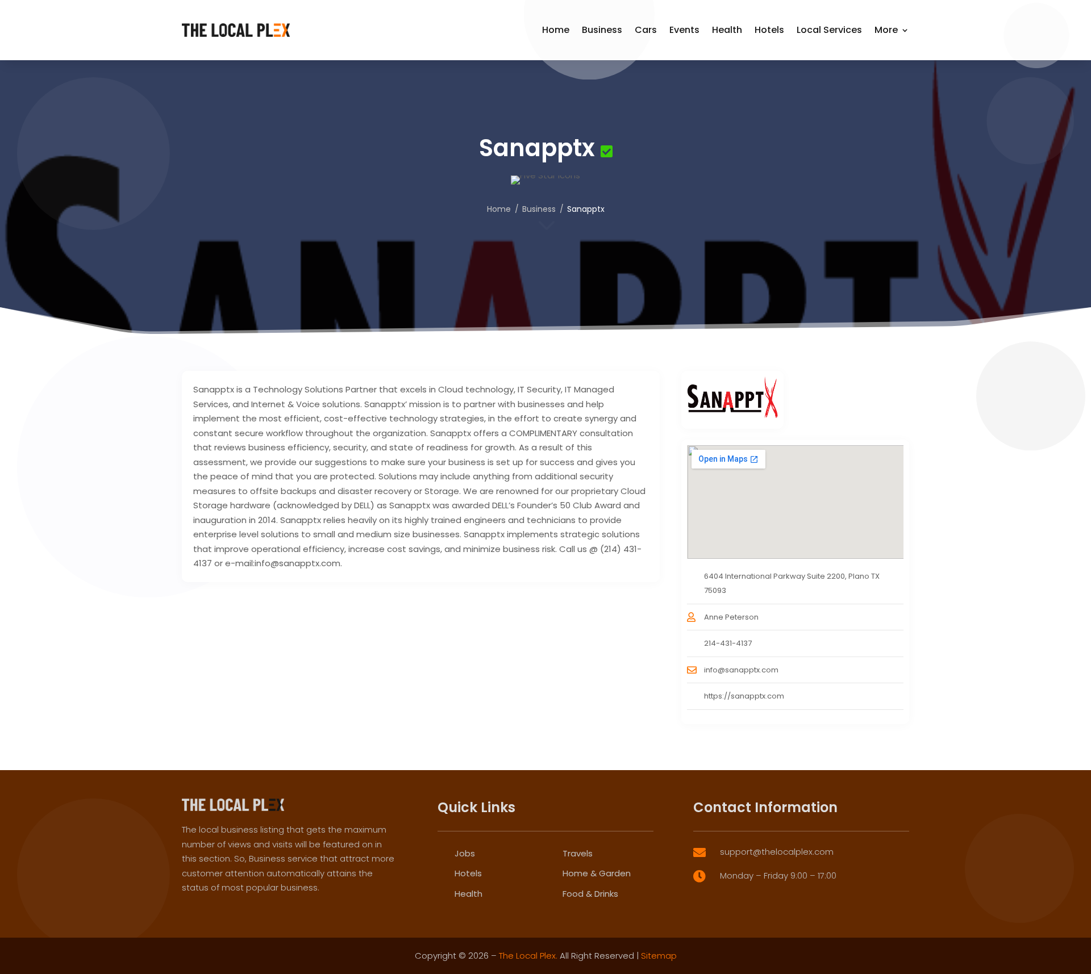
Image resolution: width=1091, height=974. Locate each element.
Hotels (769, 29)
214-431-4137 (728, 643)
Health (727, 29)
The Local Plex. (528, 956)
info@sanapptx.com (741, 669)
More (886, 29)
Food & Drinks (590, 894)
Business (602, 29)
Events (684, 29)
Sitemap (659, 956)
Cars (646, 29)
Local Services (829, 29)
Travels (578, 853)
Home (555, 29)
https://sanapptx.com (744, 696)
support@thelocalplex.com (777, 852)
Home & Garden (597, 873)
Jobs (465, 853)
